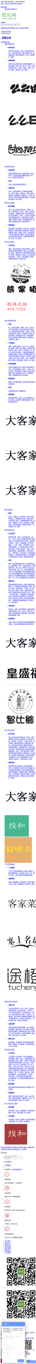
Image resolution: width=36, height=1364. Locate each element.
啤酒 (10, 382)
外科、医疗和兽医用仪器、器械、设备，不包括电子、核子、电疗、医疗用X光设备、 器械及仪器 (21, 211)
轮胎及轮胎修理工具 (28, 1016)
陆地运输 (19, 1029)
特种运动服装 (27, 64)
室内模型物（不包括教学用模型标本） (21, 1078)
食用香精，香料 (22, 360)
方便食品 (11, 343)
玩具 (24, 228)
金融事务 (16, 882)
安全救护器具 (30, 755)
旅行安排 (16, 1035)
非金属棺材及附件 (20, 575)
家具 (10, 560)
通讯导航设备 (18, 743)
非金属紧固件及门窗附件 (26, 577)
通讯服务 (11, 1084)
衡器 (26, 741)
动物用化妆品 (13, 258)
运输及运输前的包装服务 (16, 1027)
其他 (30, 759)
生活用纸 (11, 1058)
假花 (30, 195)
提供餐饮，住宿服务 (15, 1042)
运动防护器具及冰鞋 (15, 236)
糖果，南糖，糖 (16, 348)
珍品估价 (23, 882)
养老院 (15, 1044)
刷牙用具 (31, 594)
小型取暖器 (31, 555)
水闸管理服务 (26, 1033)
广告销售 (11, 867)
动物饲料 (30, 373)
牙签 (10, 596)
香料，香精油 (15, 255)
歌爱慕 (3, 28)
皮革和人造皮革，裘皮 (16, 51)
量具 (30, 741)
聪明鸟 (13, 28)
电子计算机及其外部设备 (16, 737)
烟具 (20, 398)
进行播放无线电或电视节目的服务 (19, 1087)
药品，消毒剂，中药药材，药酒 (19, 516)
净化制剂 (11, 520)
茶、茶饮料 (30, 346)
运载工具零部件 (22, 1020)
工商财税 (4, 1149)
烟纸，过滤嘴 (15, 400)
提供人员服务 (20, 1119)
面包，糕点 (18, 350)
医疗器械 (11, 206)
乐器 (10, 181)
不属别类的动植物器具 (20, 600)
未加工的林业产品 (14, 367)
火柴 (24, 398)
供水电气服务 (15, 1033)
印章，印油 (23, 1066)
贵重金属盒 (25, 173)
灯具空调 (11, 533)
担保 (14, 884)
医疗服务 (11, 1110)
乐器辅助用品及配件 (19, 184)
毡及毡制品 (13, 611)
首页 (2, 1147)
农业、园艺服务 (18, 1112)
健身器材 (11, 225)
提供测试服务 (13, 772)
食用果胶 (30, 335)
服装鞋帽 (11, 60)
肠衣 (12, 57)
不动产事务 (31, 882)
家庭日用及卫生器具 (19, 592)
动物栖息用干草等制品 (20, 375)
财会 (27, 873)
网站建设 (8, 1251)
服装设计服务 (24, 774)
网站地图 (8, 1247)
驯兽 (20, 1100)
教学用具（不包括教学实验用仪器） (20, 1076)
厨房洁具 (11, 581)
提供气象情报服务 (28, 770)
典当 (33, 884)
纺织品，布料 (13, 609)
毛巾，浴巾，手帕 (24, 611)
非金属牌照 (18, 571)
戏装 (17, 66)
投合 (17, 28)
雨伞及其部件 (20, 55)
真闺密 (8, 28)
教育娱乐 (11, 1092)
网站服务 (11, 762)
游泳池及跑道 (29, 234)
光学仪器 (11, 749)
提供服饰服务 (30, 1119)
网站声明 (8, 1249)
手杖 (27, 55)
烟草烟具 (11, 394)
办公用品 (11, 1053)
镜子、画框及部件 (25, 565)
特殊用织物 (22, 609)
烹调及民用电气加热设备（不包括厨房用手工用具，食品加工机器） (21, 541)
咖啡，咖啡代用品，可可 (16, 346)
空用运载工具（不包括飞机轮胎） (20, 1018)
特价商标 (8, 1147)
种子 (24, 373)
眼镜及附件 (25, 757)
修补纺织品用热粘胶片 (21, 197)
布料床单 (11, 605)
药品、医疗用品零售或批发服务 (22, 875)
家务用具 (30, 596)
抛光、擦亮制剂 (16, 253)
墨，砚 (16, 1066)
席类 (14, 622)
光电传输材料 (20, 749)
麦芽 (10, 375)
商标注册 (23, 1147)
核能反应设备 (28, 556)
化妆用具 (16, 596)
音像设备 (27, 743)
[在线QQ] (10, 33)
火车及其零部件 (13, 1008)
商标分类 (10, 1149)
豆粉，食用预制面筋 (26, 354)
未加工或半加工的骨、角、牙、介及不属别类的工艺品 (21, 569)
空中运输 (26, 1029)
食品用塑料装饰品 (29, 571)
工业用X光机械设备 (17, 755)
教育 (10, 1096)
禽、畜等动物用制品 (16, 573)
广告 (10, 871)
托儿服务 (21, 1044)
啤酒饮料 (11, 378)
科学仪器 (11, 734)
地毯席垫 (11, 618)
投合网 (21, 28)
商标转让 (16, 1147)
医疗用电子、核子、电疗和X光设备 (23, 215)
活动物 (24, 371)
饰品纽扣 (11, 188)
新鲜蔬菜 (19, 373)
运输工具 (11, 1005)
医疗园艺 (11, 1107)
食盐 (33, 356)
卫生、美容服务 (21, 1110)
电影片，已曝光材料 (21, 759)
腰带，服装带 (15, 70)
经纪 (10, 884)
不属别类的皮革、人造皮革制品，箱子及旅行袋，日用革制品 (21, 53)
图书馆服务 (16, 1098)
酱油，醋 (12, 358)
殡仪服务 (12, 1121)
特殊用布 (24, 613)
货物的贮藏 (22, 1031)
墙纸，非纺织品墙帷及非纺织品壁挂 (21, 624)
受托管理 (28, 884)
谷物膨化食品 (13, 354)
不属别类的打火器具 (16, 556)
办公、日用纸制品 (26, 1058)
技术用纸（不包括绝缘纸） (25, 1056)
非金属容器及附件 (19, 563)
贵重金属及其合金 (14, 173)
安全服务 (11, 1119)
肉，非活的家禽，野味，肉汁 (18, 327)
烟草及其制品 (13, 398)
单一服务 (11, 778)
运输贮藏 (11, 1024)
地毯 (10, 622)
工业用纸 (11, 1056)
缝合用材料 (25, 221)
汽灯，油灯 (16, 539)
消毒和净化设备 (21, 555)
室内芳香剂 (22, 258)
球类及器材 (18, 230)
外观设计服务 (23, 772)
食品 (10, 324)
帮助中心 (14, 9)
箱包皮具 (11, 47)
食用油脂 (19, 335)
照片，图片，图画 (22, 1060)
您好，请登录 (5, 3)
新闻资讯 (8, 9)
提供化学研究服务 (26, 768)
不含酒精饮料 (17, 382)
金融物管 (11, 878)
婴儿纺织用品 (17, 64)
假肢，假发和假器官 (25, 219)
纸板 (17, 1058)
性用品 (15, 219)
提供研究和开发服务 (15, 766)
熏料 (32, 256)
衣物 (10, 64)
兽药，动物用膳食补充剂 (24, 520)
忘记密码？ (8, 1161)
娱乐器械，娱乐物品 (15, 228)
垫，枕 (15, 577)
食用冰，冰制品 (25, 356)
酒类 (10, 387)
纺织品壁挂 (31, 609)
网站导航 (4, 7)
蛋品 (30, 333)
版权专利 (31, 1147)
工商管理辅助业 (18, 871)
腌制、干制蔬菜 (22, 333)
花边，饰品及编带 (14, 191)
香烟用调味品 (26, 400)
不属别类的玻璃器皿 (21, 586)
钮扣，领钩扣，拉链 (22, 193)
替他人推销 (28, 871)
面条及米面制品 (28, 352)
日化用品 (11, 245)
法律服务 (27, 1121)
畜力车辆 (17, 1016)
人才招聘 (23, 1149)
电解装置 (26, 753)
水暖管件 (16, 553)
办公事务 (22, 873)
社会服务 (11, 1116)
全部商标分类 (5, 42)
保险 (10, 882)
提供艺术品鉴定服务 (27, 776)
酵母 (14, 360)
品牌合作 (8, 1245)
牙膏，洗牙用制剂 (23, 256)
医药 (10, 513)
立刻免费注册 (17, 1169)
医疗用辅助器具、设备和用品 (19, 217)
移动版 (19, 3)
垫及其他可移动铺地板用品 (26, 622)
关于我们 (8, 1241)
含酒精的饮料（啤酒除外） (17, 391)
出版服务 (24, 1098)
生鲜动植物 (12, 363)
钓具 (12, 238)
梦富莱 (26, 28)
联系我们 (8, 1243)
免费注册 (13, 3)
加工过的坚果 (13, 337)
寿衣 (18, 615)
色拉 (24, 335)
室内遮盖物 (16, 613)
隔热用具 (23, 596)
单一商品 (24, 70)
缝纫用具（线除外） (21, 195)
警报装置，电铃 (14, 757)
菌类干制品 (22, 337)
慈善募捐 (20, 884)
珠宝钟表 (11, 170)
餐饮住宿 (11, 1038)
